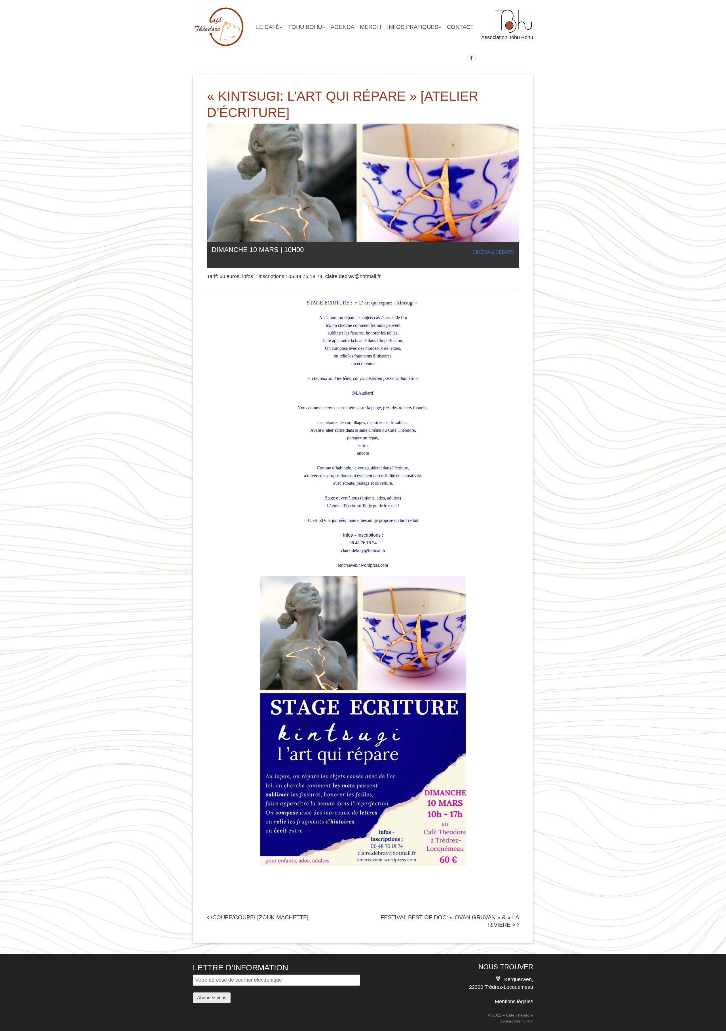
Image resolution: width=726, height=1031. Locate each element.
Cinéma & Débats (493, 252)
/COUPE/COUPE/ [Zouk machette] (259, 917)
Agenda (342, 27)
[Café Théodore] (219, 37)
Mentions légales (514, 1001)
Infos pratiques (412, 27)
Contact (460, 27)
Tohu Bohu (305, 27)
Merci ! (370, 27)
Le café (267, 27)
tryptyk (527, 1021)
